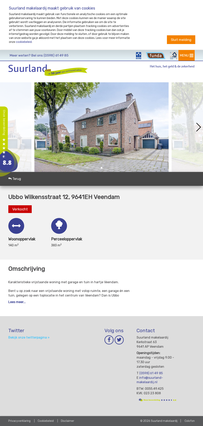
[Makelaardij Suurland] (10, 141)
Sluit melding (181, 40)
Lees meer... (17, 302)
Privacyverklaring (19, 421)
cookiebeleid (24, 42)
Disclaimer (67, 421)
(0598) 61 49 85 (39, 55)
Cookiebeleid (46, 421)
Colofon (190, 421)
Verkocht (20, 209)
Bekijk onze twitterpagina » (29, 337)
